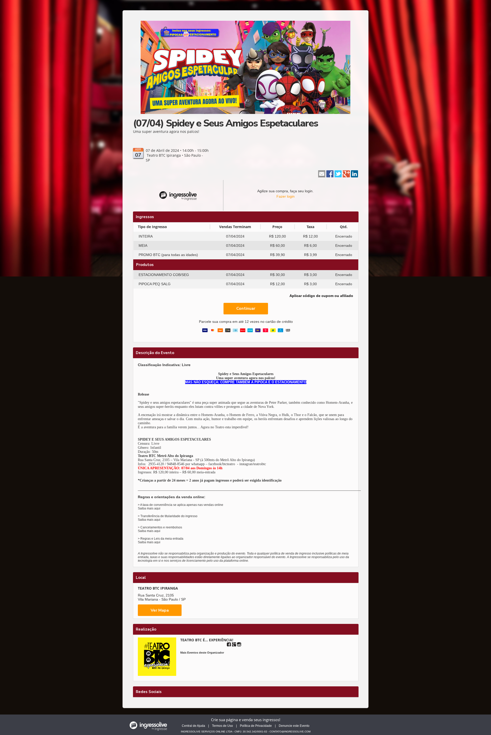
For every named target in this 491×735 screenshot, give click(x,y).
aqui (157, 508)
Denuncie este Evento (294, 726)
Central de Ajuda (193, 726)
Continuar (245, 308)
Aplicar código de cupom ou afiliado (321, 296)
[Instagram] (239, 644)
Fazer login (285, 196)
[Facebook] (229, 644)
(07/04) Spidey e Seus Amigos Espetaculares (225, 123)
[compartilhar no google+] (346, 173)
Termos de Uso (222, 726)
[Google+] (234, 644)
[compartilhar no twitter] (338, 173)
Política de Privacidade (256, 726)
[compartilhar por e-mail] (321, 173)
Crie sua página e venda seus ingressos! (245, 719)
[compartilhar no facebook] (329, 173)
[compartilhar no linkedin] (354, 173)
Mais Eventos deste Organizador (202, 652)
